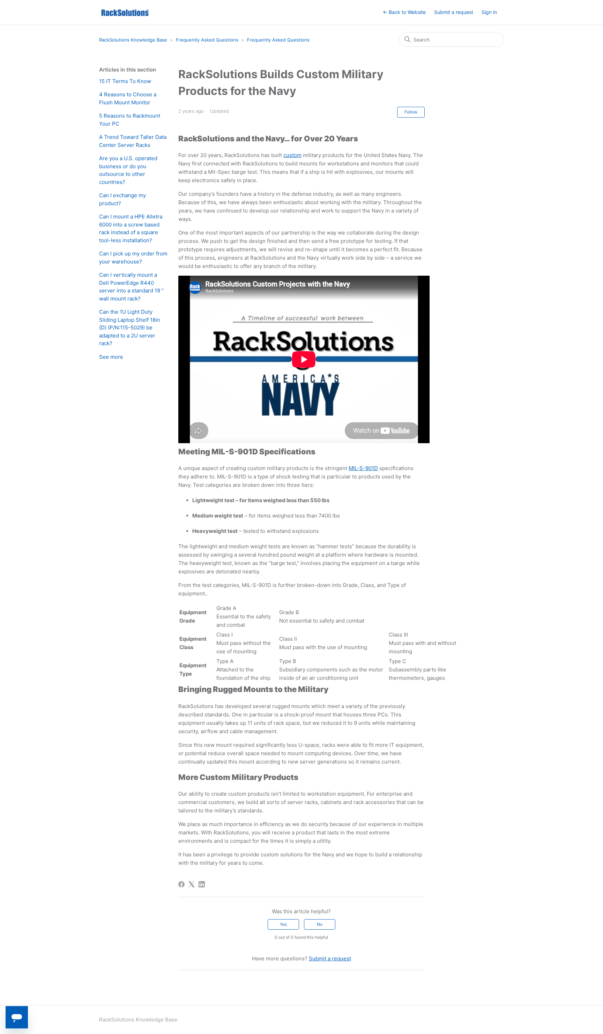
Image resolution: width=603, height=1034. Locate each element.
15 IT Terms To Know (125, 81)
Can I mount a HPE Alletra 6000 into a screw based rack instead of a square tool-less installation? (130, 228)
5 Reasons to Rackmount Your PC (129, 119)
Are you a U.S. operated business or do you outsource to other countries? (128, 170)
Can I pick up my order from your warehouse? (133, 257)
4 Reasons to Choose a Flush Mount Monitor (127, 98)
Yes (283, 924)
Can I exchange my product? (122, 199)
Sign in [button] (489, 12)
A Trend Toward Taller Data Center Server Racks (132, 141)
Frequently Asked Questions (207, 40)
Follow (410, 111)
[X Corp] (191, 884)
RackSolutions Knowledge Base (133, 40)
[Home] (125, 12)
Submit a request (453, 12)
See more (111, 357)
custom (292, 155)
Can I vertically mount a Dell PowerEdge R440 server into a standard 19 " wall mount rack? (131, 286)
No (319, 924)
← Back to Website (404, 12)
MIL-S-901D (363, 468)
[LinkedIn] (202, 884)
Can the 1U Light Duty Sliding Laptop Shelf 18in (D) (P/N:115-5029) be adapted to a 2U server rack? (129, 327)
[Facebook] (181, 884)
